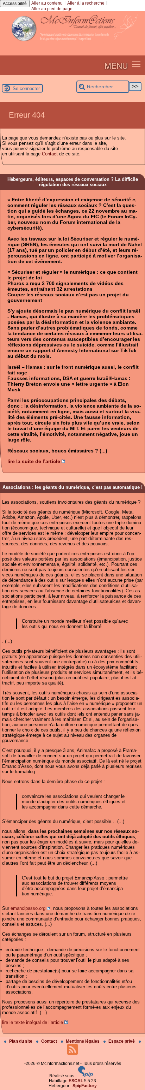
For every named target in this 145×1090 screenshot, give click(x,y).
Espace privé (122, 1041)
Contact (50, 153)
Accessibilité (15, 3)
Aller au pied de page (51, 8)
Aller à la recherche (86, 3)
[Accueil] (72, 44)
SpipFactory (84, 1085)
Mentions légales (83, 1041)
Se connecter (26, 88)
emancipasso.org (28, 908)
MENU (116, 65)
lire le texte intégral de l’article (32, 1022)
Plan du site (21, 1041)
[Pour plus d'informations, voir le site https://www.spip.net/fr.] (85, 1075)
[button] (136, 64)
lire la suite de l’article (33, 461)
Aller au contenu (47, 3)
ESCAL (76, 1080)
